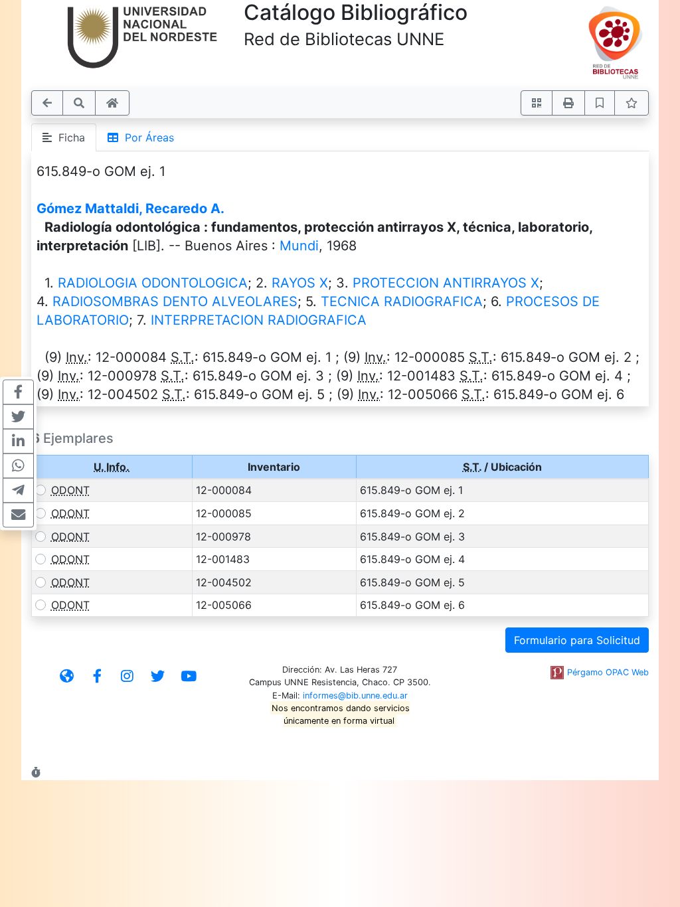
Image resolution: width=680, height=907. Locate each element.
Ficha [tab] (68, 137)
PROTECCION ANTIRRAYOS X (446, 283)
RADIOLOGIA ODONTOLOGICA (153, 283)
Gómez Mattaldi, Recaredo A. (130, 208)
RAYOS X (300, 283)
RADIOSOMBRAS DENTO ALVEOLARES (175, 301)
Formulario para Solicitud (577, 640)
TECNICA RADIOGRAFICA (402, 301)
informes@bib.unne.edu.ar (355, 696)
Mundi (299, 246)
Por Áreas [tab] (146, 137)
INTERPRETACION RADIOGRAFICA (259, 320)
